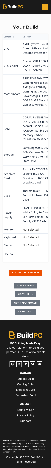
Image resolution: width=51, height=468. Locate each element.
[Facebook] (12, 364)
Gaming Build (25, 384)
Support (25, 421)
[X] (19, 364)
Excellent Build (25, 389)
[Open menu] (45, 7)
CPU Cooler (11, 66)
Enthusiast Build (25, 395)
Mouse (8, 245)
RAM (7, 129)
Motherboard (12, 94)
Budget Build (25, 378)
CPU (6, 49)
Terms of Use (25, 410)
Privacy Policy (25, 415)
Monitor (9, 229)
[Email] (39, 364)
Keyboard (10, 237)
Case (7, 195)
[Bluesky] (32, 364)
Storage (9, 154)
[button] (25, 273)
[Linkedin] (26, 364)
